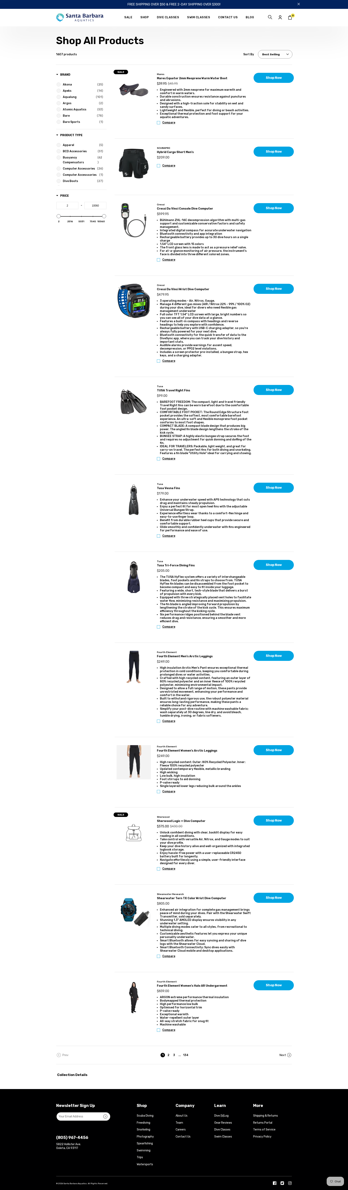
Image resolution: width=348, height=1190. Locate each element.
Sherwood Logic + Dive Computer (181, 821)
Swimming (143, 1150)
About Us (181, 1115)
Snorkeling (143, 1129)
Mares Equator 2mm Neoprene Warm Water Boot (192, 78)
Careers (181, 1129)
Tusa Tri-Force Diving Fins (176, 565)
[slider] (59, 216)
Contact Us (183, 1136)
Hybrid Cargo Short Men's (175, 152)
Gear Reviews (223, 1122)
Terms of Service (264, 1129)
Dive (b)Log (221, 1115)
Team (179, 1122)
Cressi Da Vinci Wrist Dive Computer (183, 289)
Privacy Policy (262, 1136)
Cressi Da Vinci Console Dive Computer (185, 208)
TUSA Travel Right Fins (173, 390)
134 (185, 1055)
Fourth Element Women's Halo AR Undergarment (192, 985)
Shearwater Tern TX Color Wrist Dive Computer (191, 898)
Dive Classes (222, 1129)
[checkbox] (82, 84)
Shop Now (274, 78)
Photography (145, 1136)
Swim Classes (223, 1136)
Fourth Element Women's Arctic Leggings (187, 750)
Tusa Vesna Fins (168, 488)
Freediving (143, 1122)
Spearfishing (145, 1143)
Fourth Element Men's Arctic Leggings (185, 656)
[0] (290, 17)
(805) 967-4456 (72, 1137)
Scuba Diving (145, 1115)
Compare (168, 122)
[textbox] (67, 205)
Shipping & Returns (265, 1115)
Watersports (145, 1164)
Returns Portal (262, 1122)
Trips (140, 1157)
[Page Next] (285, 1055)
